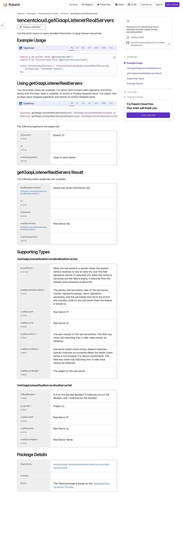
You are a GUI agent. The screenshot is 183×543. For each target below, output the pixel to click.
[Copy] (114, 57)
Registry (89, 4)
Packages (31, 13)
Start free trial (148, 115)
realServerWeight (29, 371)
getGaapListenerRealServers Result (144, 73)
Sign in (159, 4)
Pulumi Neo (105, 4)
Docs (75, 4)
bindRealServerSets (31, 187)
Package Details (135, 83)
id (21, 146)
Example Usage (135, 63)
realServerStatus (29, 349)
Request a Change (135, 97)
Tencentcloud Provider (48, 13)
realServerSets (28, 223)
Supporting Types (135, 78)
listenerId (25, 135)
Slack (121, 4)
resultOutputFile (29, 157)
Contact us (146, 4)
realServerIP (27, 312)
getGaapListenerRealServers (84, 13)
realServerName (29, 439)
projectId (25, 406)
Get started (172, 4)
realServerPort (28, 334)
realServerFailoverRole (32, 290)
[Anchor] (116, 19)
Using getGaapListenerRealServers (144, 68)
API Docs (64, 13)
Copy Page (132, 92)
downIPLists (27, 268)
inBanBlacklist (28, 394)
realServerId (27, 323)
